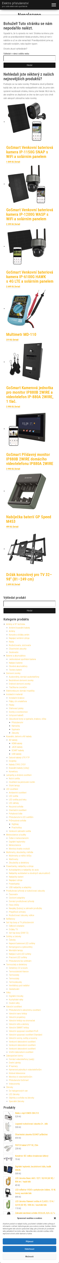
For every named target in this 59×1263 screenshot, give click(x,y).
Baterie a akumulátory (16, 655)
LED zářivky (14, 803)
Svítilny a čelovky (13, 936)
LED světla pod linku (17, 799)
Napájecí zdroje (15, 880)
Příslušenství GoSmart (19, 1080)
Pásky (11, 705)
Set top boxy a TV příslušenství (20, 922)
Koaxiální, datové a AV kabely (19, 736)
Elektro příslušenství (15, 3)
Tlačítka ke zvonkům (18, 687)
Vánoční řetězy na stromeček (22, 1020)
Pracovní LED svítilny (18, 957)
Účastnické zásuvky (17, 648)
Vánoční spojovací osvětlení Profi (23, 1031)
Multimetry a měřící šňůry (20, 855)
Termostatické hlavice (19, 971)
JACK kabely (17, 747)
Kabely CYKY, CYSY (17, 764)
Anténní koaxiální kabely (19, 627)
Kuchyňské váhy (16, 999)
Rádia (11, 641)
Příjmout (29, 1241)
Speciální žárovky (16, 1101)
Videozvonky (14, 1083)
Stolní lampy (14, 785)
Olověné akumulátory (18, 666)
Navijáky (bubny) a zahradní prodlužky (25, 908)
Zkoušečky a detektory (19, 862)
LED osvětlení (12, 789)
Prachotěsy (17, 827)
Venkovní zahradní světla (20, 831)
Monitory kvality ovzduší (19, 848)
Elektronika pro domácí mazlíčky (20, 690)
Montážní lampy (16, 950)
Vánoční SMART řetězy (19, 1027)
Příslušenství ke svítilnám (20, 961)
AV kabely (13, 740)
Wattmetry (13, 859)
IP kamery (13, 1066)
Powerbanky (14, 883)
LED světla (13, 796)
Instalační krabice (16, 698)
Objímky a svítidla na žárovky (21, 1097)
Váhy (8, 992)
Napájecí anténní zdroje (19, 638)
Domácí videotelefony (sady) (21, 1059)
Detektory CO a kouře (18, 968)
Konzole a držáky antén (19, 634)
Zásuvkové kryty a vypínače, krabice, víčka (27, 719)
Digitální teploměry (17, 841)
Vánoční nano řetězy (18, 1013)
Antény (12, 631)
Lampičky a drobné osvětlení (18, 775)
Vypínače (16, 729)
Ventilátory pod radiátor (19, 985)
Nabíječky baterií (16, 876)
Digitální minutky (16, 996)
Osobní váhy (14, 1003)
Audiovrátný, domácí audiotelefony (24, 677)
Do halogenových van (18, 1090)
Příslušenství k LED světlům (21, 817)
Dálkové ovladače (16, 926)
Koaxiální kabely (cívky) (19, 768)
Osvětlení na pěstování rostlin (22, 782)
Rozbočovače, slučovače (20, 645)
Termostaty (14, 975)
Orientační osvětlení (17, 810)
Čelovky (12, 940)
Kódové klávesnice (17, 1073)
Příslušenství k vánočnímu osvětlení (25, 1010)
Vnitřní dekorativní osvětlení (21, 1052)
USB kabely (16, 754)
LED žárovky (14, 1094)
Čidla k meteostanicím (19, 838)
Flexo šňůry (14, 905)
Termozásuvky (15, 982)
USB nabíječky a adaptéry (20, 887)
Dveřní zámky (15, 1062)
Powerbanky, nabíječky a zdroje (19, 866)
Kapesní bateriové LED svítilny (22, 943)
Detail (17, 162)
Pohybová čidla (15, 813)
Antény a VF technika (15, 624)
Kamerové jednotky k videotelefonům (25, 1069)
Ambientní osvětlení (17, 792)
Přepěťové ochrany (17, 912)
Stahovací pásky (16, 708)
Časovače (13, 894)
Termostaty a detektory (16, 964)
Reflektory (10, 919)
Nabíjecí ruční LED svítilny (20, 954)
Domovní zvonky (13, 673)
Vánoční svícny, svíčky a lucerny (23, 1038)
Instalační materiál (14, 694)
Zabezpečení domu (14, 1055)
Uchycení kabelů (16, 715)
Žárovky (9, 1087)
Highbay (15, 824)
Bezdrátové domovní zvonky (21, 680)
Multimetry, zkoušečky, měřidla (19, 852)
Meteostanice (15, 845)
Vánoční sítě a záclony (19, 1024)
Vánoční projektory (17, 1017)
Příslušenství (17, 722)
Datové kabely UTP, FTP (19, 757)
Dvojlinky (12, 761)
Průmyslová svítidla (17, 820)
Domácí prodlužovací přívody (21, 901)
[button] (55, 1218)
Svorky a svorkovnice (18, 712)
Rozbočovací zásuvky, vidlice (21, 915)
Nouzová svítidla (16, 806)
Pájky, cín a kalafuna (18, 701)
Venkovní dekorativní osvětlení (22, 1041)
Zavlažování (14, 989)
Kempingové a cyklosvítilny (21, 947)
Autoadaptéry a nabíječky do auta (24, 870)
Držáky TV (13, 929)
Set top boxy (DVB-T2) (18, 933)
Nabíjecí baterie (16, 663)
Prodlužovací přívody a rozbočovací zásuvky (25, 890)
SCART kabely (18, 750)
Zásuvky (15, 733)
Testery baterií (15, 670)
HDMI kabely (17, 743)
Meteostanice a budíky (16, 834)
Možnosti (29, 1256)
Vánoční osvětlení (14, 1006)
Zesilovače (13, 652)
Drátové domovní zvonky (19, 683)
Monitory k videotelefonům (20, 1076)
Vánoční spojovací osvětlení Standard (25, 1034)
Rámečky (16, 726)
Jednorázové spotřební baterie (22, 659)
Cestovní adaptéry (17, 897)
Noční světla (14, 778)
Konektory (13, 771)
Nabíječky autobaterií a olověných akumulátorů (29, 873)
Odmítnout (29, 1249)
